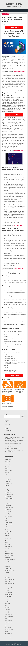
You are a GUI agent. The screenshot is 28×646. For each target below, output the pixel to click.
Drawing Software (9, 507)
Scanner (6, 590)
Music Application (9, 555)
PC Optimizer (8, 574)
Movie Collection (8, 546)
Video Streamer (8, 622)
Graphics (7, 525)
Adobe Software (8, 464)
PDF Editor (7, 577)
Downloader (7, 503)
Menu (2, 10)
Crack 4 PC (14, 3)
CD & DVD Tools (8, 483)
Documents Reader (9, 501)
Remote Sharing (8, 587)
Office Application (9, 561)
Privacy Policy (8, 432)
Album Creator (8, 466)
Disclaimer (7, 426)
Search (5, 414)
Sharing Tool (7, 598)
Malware (7, 540)
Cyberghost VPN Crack (19, 71)
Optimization (7, 562)
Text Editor (7, 603)
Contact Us (7, 424)
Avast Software (14, 24)
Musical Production (9, 557)
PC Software (7, 575)
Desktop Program (9, 494)
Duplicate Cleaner (9, 514)
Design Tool (7, 490)
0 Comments (22, 24)
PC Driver (7, 572)
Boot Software (8, 479)
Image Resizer (8, 527)
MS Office (7, 548)
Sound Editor (8, 599)
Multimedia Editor (9, 553)
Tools (6, 605)
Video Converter (8, 614)
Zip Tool (6, 638)
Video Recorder (8, 620)
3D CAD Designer (9, 459)
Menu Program (8, 544)
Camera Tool (7, 481)
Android (6, 468)
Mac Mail (7, 535)
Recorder (7, 585)
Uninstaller (7, 612)
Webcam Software (9, 629)
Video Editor (7, 618)
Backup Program (8, 477)
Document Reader (9, 498)
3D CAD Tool (7, 461)
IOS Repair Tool (8, 531)
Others (6, 564)
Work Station (7, 635)
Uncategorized (8, 611)
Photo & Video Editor (9, 579)
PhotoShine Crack (18, 225)
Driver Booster (8, 511)
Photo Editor (7, 581)
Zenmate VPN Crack (18, 150)
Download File (15, 27)
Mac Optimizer (8, 537)
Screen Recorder (8, 594)
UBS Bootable (8, 609)
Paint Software (8, 566)
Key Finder (7, 533)
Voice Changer (8, 625)
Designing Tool (8, 492)
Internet (6, 529)
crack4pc (7, 24)
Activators (7, 463)
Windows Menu (8, 633)
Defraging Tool (8, 489)
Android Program (8, 470)
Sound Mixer (7, 601)
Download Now (8, 430)
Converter (7, 485)
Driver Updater (8, 513)
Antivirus (7, 472)
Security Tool (8, 596)
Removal (7, 588)
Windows (7, 631)
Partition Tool (8, 568)
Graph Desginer (8, 524)
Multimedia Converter (9, 551)
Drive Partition (8, 509)
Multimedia (7, 550)
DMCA (6, 428)
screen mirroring (8, 592)
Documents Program (9, 500)
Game (6, 518)
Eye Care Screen (8, 516)
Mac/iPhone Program (9, 538)
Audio (6, 474)
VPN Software (8, 627)
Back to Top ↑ (19, 644)
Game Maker (7, 520)
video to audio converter (10, 623)
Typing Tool (7, 607)
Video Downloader (9, 616)
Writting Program (8, 636)
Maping (6, 542)
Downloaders (8, 505)
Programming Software (10, 583)
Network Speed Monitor (10, 559)
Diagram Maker (8, 496)
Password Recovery (9, 570)
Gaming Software (9, 522)
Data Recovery (8, 487)
